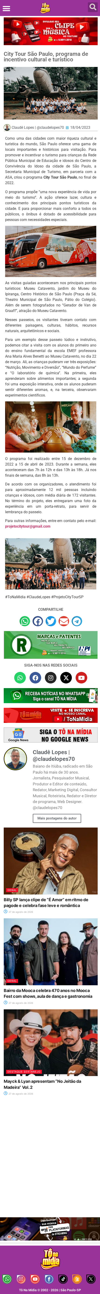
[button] (6, 8)
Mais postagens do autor (57, 818)
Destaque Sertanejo (23, 1071)
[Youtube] (81, 677)
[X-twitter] (66, 677)
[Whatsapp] (20, 677)
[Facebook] (35, 677)
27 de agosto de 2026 (20, 911)
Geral (12, 890)
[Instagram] (51, 677)
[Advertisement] (50, 1159)
